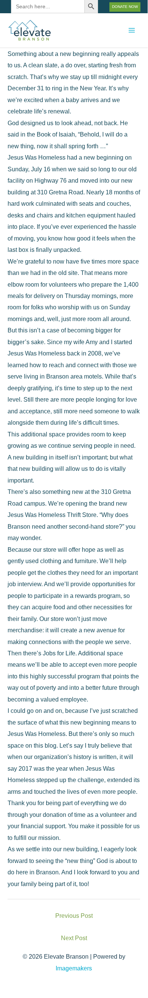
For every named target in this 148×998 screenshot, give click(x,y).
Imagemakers (74, 968)
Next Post (74, 937)
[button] (124, 6)
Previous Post (74, 915)
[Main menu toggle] (131, 30)
